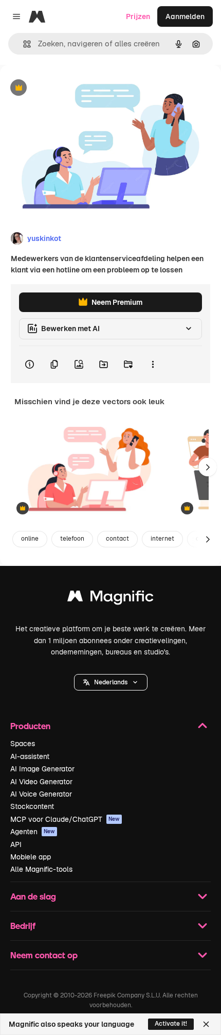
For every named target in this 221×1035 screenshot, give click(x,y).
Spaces (22, 743)
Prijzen (138, 16)
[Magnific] (110, 599)
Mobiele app (30, 856)
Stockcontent (32, 806)
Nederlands (110, 682)
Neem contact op (44, 955)
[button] (111, 682)
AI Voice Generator (41, 794)
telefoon (72, 538)
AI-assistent (29, 756)
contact (117, 538)
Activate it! (171, 1024)
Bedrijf (22, 925)
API (16, 844)
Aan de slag (33, 896)
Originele (67, 88)
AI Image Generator (42, 768)
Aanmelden (185, 16)
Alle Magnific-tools (41, 869)
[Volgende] (207, 467)
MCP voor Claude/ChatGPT (65, 819)
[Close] (206, 1024)
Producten (30, 725)
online (30, 538)
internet (162, 538)
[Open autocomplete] (23, 44)
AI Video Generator (41, 781)
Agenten (32, 831)
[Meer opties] (152, 364)
